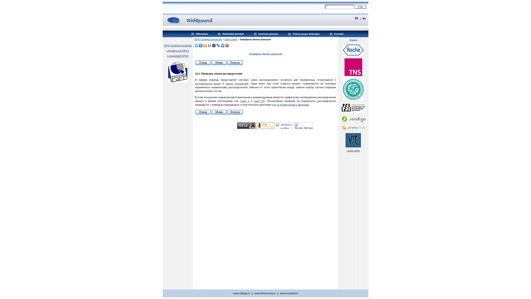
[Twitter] (196, 45)
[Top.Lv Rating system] (246, 128)
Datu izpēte (231, 39)
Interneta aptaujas (268, 34)
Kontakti (338, 34)
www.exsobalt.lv (289, 293)
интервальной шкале (208, 83)
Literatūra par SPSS (178, 50)
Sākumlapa (202, 34)
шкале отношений (237, 83)
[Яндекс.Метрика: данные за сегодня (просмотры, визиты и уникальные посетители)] (304, 126)
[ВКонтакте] (201, 45)
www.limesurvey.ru (265, 293)
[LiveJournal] (218, 45)
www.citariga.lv (241, 293)
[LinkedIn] (222, 45)
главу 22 (258, 101)
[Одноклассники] (205, 45)
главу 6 (244, 101)
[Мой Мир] (214, 45)
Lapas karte (353, 150)
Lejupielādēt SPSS (178, 56)
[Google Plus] (227, 45)
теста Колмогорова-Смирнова (290, 104)
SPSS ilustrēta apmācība (178, 45)
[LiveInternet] (209, 45)
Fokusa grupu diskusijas (306, 34)
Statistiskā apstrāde (233, 34)
